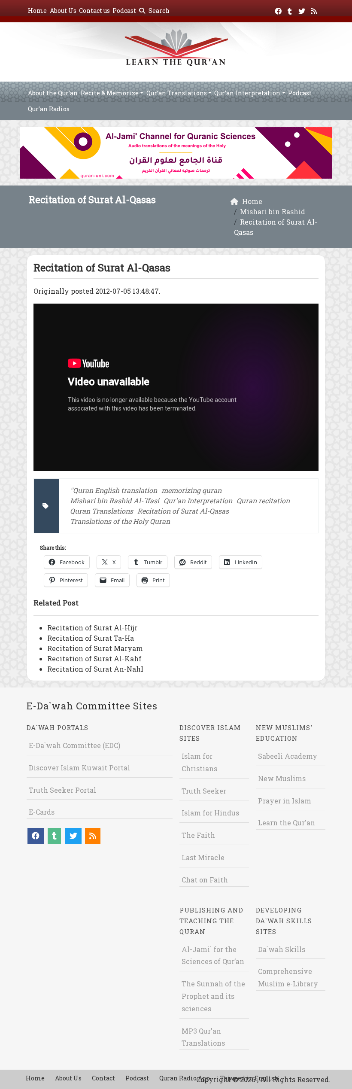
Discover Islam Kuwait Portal (79, 767)
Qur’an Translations (176, 93)
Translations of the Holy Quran (120, 521)
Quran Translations (101, 510)
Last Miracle (203, 857)
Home (37, 10)
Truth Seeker (204, 790)
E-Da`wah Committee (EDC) (74, 745)
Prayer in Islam (284, 800)
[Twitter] (302, 9)
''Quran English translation (113, 490)
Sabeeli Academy (287, 755)
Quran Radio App (184, 1078)
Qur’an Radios (49, 109)
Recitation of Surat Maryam (95, 648)
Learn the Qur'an (286, 822)
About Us (63, 10)
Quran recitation (263, 500)
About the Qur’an (53, 93)
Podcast (124, 10)
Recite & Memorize (110, 93)
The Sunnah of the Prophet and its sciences (213, 996)
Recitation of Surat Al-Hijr (92, 627)
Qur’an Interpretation (247, 93)
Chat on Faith (205, 879)
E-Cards (42, 811)
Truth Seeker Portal (62, 789)
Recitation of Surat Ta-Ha (90, 637)
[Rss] (315, 9)
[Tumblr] (291, 9)
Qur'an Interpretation (198, 500)
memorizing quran (191, 490)
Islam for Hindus (210, 812)
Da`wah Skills (281, 949)
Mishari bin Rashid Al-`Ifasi (114, 500)
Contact (103, 1078)
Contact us (94, 10)
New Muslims (282, 778)
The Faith (198, 835)
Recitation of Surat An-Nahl (95, 668)
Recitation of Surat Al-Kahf (94, 658)
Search (158, 10)
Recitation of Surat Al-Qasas (183, 510)
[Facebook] (279, 9)
